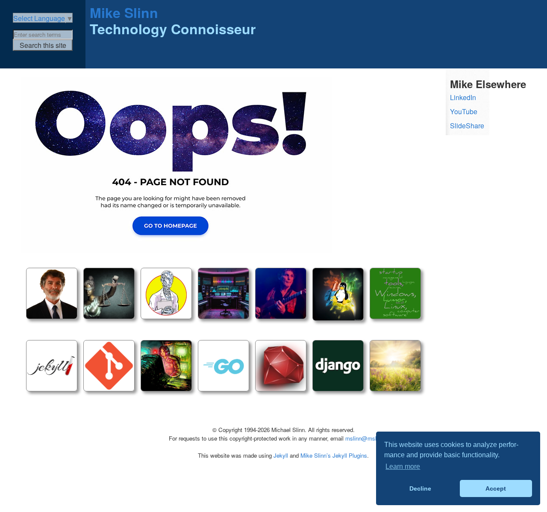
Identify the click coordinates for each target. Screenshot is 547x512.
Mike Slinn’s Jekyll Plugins (333, 455)
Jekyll (281, 455)
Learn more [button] (402, 466)
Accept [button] (495, 488)
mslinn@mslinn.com (370, 438)
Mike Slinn (124, 12)
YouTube (463, 111)
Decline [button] (420, 488)
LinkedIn (463, 97)
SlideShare (467, 125)
